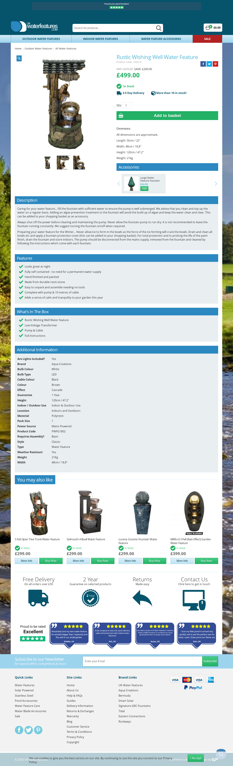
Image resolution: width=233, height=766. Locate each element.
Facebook (19, 730)
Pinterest (38, 730)
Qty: (119, 105)
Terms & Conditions (79, 732)
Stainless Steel (24, 695)
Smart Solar (126, 701)
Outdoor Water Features (41, 39)
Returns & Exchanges (80, 711)
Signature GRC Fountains (135, 706)
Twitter (28, 730)
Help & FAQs (75, 695)
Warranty (73, 716)
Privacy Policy (75, 737)
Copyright (73, 742)
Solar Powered (24, 690)
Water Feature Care (27, 706)
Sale (207, 39)
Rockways (125, 721)
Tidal (122, 711)
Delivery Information (80, 706)
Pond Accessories (26, 701)
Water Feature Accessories (161, 39)
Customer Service (78, 726)
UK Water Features (131, 685)
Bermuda (124, 695)
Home (18, 48)
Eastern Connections (132, 716)
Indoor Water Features (100, 39)
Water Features (25, 685)
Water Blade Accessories (30, 711)
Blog (69, 721)
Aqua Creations (128, 690)
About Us (73, 690)
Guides (71, 701)
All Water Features (65, 48)
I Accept (195, 758)
